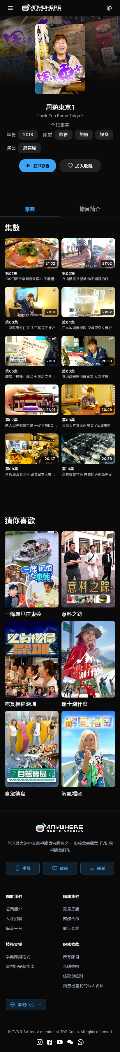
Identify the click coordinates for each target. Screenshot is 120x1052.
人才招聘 (14, 918)
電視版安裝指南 (20, 966)
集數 (30, 209)
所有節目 (71, 956)
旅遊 (84, 134)
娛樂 (104, 134)
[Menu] (10, 8)
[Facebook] (49, 1042)
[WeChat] (70, 1042)
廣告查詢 (71, 928)
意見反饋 (71, 909)
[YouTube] (60, 1042)
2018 (28, 134)
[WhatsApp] (81, 1042)
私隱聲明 (71, 966)
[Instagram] (40, 1042)
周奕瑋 (29, 148)
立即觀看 (41, 165)
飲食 (63, 134)
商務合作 (71, 918)
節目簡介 (90, 209)
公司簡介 (14, 909)
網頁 (101, 868)
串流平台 (14, 928)
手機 (26, 868)
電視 (64, 868)
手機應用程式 (18, 956)
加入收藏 (84, 166)
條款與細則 (73, 976)
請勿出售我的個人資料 (83, 985)
